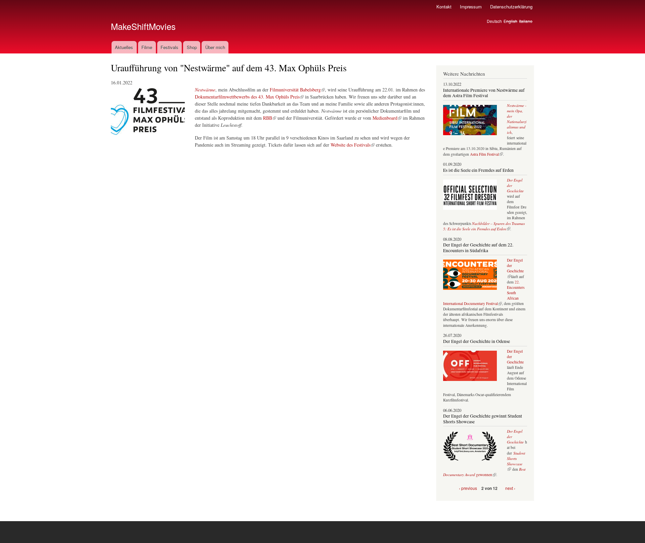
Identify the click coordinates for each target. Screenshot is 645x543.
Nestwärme (205, 89)
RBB (267, 118)
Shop (192, 47)
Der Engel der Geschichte (515, 268)
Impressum (471, 6)
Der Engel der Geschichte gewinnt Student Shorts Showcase (482, 418)
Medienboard (385, 118)
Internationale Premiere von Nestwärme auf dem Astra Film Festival (484, 93)
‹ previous (468, 488)
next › (510, 488)
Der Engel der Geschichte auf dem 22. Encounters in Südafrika (478, 247)
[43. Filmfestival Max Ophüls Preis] (148, 137)
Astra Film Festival (484, 154)
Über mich (215, 47)
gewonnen (484, 472)
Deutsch (494, 21)
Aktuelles (124, 47)
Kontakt (444, 6)
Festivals (169, 47)
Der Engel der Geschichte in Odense (476, 341)
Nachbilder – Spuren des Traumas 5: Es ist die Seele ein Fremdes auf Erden (484, 226)
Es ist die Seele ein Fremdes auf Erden (478, 170)
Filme (146, 47)
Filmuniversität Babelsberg (295, 89)
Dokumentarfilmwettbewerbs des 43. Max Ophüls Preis (247, 96)
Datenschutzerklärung (511, 6)
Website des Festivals (351, 145)
